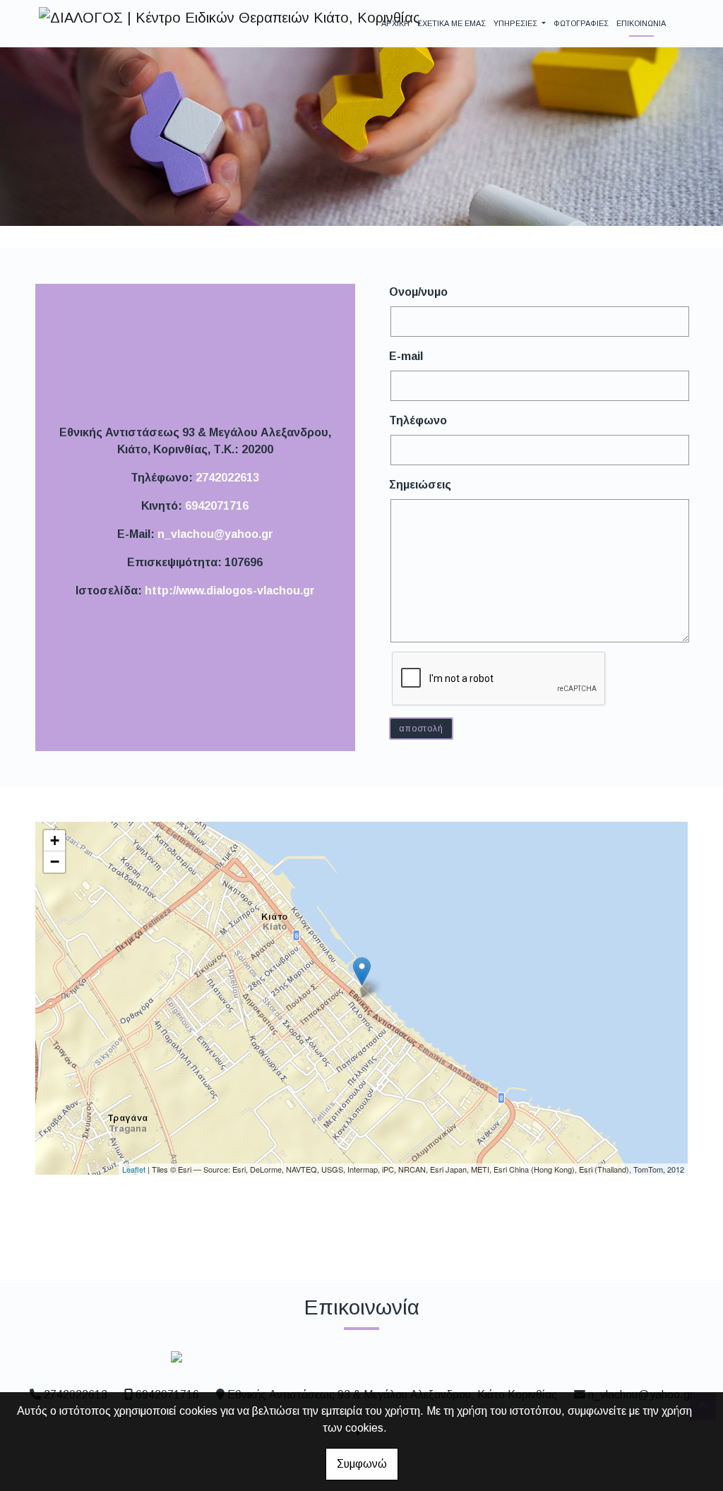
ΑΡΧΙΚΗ (395, 23)
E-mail (406, 356)
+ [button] (54, 840)
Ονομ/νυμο (418, 292)
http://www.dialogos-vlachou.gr (230, 591)
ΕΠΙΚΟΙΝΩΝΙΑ (641, 23)
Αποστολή (421, 728)
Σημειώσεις (420, 485)
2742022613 (227, 478)
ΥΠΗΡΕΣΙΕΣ (516, 23)
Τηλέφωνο (418, 420)
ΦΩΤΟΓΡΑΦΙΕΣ (581, 23)
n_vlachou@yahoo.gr (215, 534)
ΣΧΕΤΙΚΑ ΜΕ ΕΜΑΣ (451, 23)
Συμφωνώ (362, 1464)
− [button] (54, 861)
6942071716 (217, 506)
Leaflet (133, 1169)
